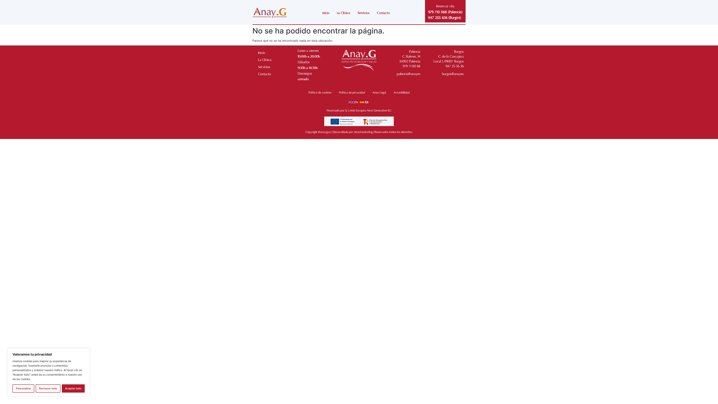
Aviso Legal (379, 92)
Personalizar (23, 388)
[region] (48, 372)
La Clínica (343, 13)
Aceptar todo (73, 388)
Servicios (363, 13)
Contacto (383, 13)
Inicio (326, 13)
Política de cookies (320, 92)
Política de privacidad (352, 92)
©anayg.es (324, 132)
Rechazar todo (48, 388)
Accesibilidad (401, 92)
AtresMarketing (363, 132)
